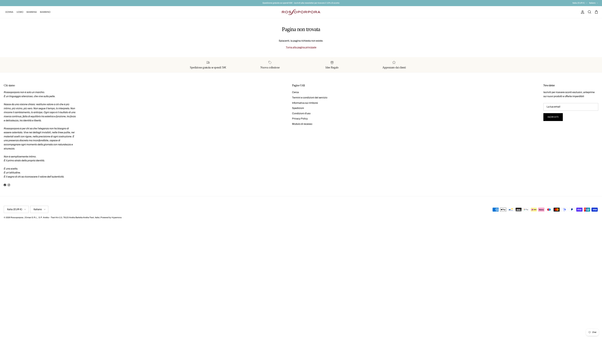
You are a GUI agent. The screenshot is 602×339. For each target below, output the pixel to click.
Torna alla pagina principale (301, 47)
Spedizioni (298, 108)
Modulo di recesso (302, 124)
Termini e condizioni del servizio (309, 97)
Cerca (295, 92)
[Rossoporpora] (301, 12)
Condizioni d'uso (301, 113)
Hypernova (116, 217)
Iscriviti (553, 117)
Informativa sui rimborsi (305, 103)
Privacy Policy (300, 118)
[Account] (581, 12)
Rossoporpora (17, 217)
